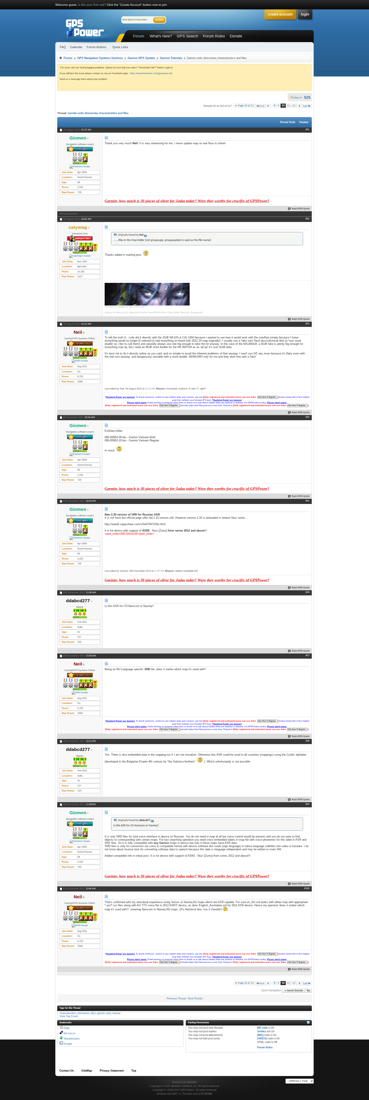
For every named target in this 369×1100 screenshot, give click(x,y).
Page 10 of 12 (246, 105)
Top (308, 991)
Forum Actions (96, 47)
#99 (307, 804)
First (261, 106)
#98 (307, 741)
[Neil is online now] (80, 361)
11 (288, 105)
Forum (138, 36)
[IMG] (260, 1035)
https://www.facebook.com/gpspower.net (151, 73)
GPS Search (187, 36)
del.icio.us (69, 1033)
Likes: (297, 97)
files (93, 1013)
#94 (307, 417)
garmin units (104, 1013)
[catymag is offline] (80, 256)
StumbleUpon (72, 1038)
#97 (307, 655)
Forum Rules (214, 36)
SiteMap (86, 1070)
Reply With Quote (301, 209)
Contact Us (66, 1070)
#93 (307, 324)
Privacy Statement (112, 1070)
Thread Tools (287, 122)
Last (305, 106)
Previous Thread (176, 998)
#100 (306, 888)
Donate (236, 36)
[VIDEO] (262, 1038)
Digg (66, 1028)
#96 (307, 592)
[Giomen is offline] (80, 167)
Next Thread (195, 998)
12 (293, 105)
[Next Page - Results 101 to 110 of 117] (299, 106)
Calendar (76, 47)
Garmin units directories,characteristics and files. (98, 113)
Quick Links (120, 47)
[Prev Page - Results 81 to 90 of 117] (268, 106)
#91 (307, 129)
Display (304, 122)
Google (68, 1043)
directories (84, 1013)
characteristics (68, 1013)
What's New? (161, 36)
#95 (307, 501)
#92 (307, 219)
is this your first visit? (92, 4)
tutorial (116, 1013)
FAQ (63, 47)
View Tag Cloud (69, 1016)
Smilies (261, 1031)
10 (283, 105)
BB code (262, 1027)
